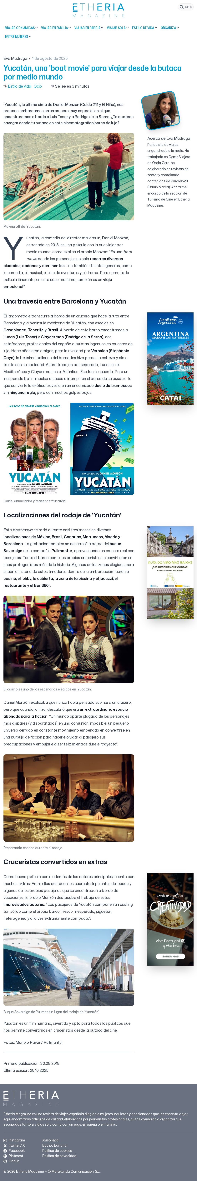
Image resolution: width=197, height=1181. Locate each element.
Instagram (16, 1140)
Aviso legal (50, 1140)
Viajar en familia (54, 27)
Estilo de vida (143, 27)
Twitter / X (16, 1145)
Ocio (38, 86)
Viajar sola (116, 27)
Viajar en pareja (87, 27)
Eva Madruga (15, 58)
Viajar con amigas (20, 27)
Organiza (168, 27)
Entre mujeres (16, 36)
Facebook (16, 1150)
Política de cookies (57, 1150)
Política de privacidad (59, 1155)
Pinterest (15, 1155)
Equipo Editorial (54, 1145)
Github (13, 1160)
